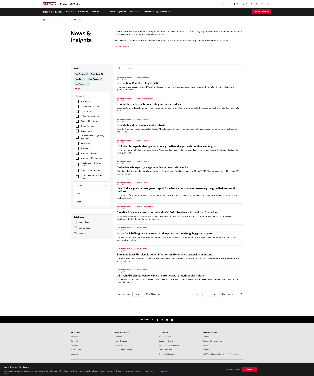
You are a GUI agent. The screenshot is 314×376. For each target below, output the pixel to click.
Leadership (207, 345)
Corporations (86, 111)
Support (249, 4)
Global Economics (89, 126)
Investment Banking (90, 153)
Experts (206, 350)
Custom (81, 234)
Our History (75, 341)
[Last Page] (241, 294)
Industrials (85, 143)
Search (226, 4)
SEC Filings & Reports (123, 350)
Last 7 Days (83, 222)
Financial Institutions (90, 121)
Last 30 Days (84, 228)
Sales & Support (165, 337)
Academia (85, 101)
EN (237, 4)
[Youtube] (167, 320)
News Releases (121, 341)
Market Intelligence (56, 20)
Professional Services (90, 170)
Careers (206, 337)
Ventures (74, 345)
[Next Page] (236, 294)
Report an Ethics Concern (169, 345)
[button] (87, 74)
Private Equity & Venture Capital (92, 164)
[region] (157, 369)
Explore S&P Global (71, 4)
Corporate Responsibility (212, 341)
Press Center (76, 350)
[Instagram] (162, 320)
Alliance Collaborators (167, 354)
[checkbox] (92, 101)
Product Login (264, 4)
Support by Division (166, 341)
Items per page (124, 294)
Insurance (85, 148)
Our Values (75, 337)
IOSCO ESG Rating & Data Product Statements (221, 354)
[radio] (75, 222)
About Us (74, 354)
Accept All (249, 369)
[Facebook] (157, 320)
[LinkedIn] (172, 320)
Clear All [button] (77, 88)
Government (86, 131)
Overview (118, 337)
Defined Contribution (90, 116)
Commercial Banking (90, 106)
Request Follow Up (261, 12)
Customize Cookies (232, 369)
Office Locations (165, 350)
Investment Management (92, 158)
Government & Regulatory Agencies (92, 137)
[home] (44, 20)
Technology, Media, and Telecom (91, 176)
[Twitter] (153, 320)
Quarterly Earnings (122, 345)
